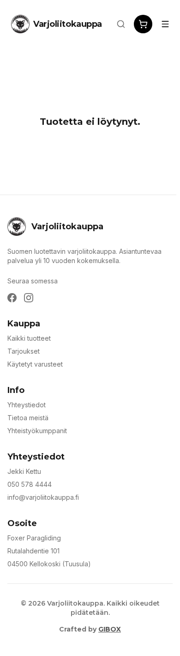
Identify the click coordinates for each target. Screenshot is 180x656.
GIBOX (109, 629)
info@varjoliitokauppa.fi (43, 497)
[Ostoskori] (143, 24)
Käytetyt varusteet (35, 364)
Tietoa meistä (27, 418)
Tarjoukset (23, 351)
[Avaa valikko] (165, 24)
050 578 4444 (29, 484)
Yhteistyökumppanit (37, 431)
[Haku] (121, 24)
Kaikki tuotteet (29, 338)
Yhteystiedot (26, 405)
